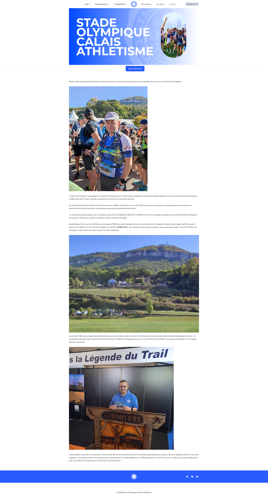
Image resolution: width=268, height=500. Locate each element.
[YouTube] (197, 477)
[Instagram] (192, 477)
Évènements (146, 4)
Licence (172, 4)
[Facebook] (187, 477)
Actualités (160, 4)
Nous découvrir (135, 68)
